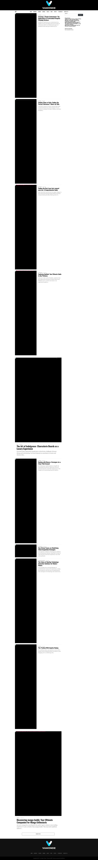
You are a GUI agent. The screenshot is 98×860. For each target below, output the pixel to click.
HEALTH (48, 11)
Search (66, 13)
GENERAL (43, 11)
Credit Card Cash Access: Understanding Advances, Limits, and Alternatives (73, 19)
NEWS (51, 11)
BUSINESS (34, 11)
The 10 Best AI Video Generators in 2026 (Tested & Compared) (73, 24)
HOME (31, 11)
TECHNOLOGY (60, 11)
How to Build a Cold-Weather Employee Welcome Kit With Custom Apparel (72, 22)
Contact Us (66, 11)
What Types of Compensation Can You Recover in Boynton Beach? (72, 26)
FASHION (39, 11)
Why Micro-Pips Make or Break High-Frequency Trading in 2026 (72, 21)
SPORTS (55, 11)
